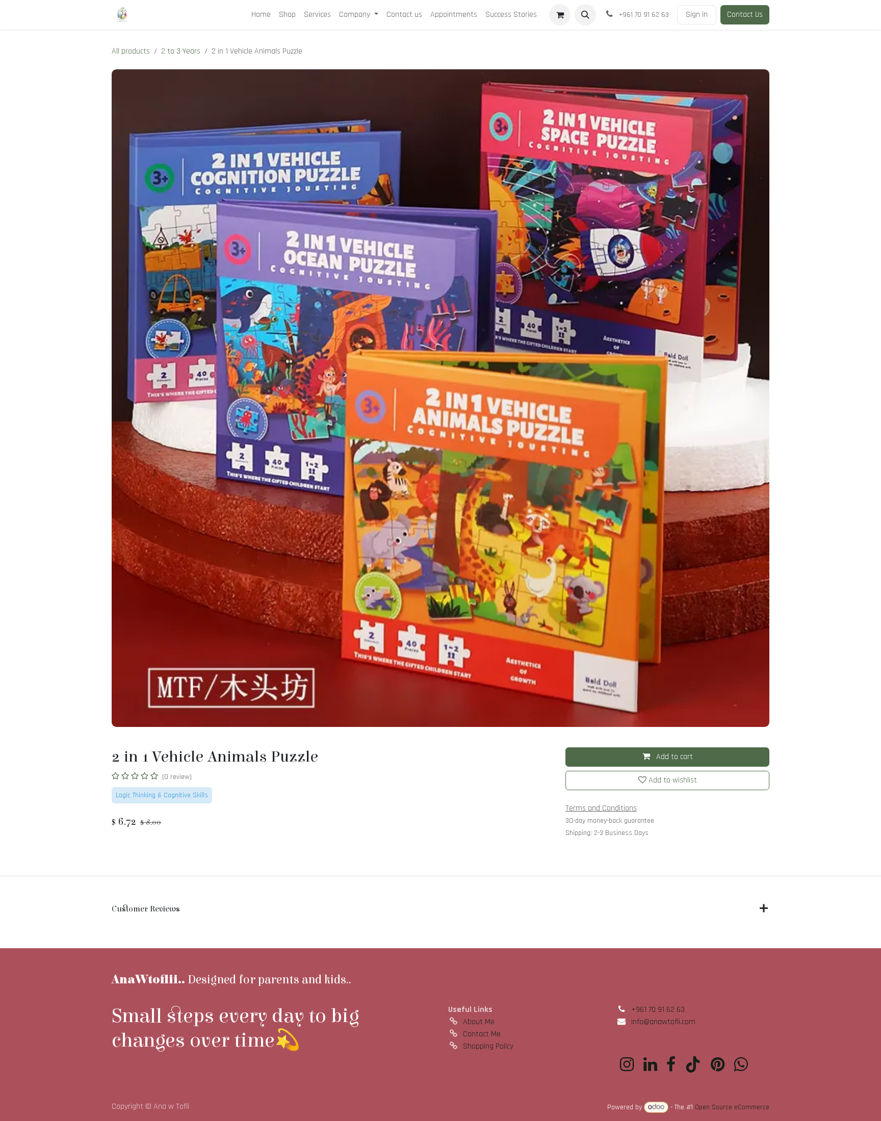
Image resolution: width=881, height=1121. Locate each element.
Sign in (697, 14)
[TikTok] (693, 1064)
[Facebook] (671, 1064)
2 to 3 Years (180, 51)
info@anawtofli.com (663, 1021)
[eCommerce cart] (560, 14)
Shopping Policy (488, 1046)
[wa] (740, 1064)
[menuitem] (261, 15)
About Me (479, 1021)
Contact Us (745, 14)
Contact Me (482, 1034)
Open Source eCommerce (732, 1107)
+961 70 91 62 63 (658, 1009)
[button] (585, 14)
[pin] (718, 1064)
